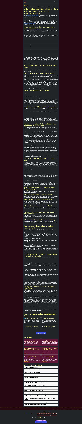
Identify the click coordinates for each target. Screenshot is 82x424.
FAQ (33, 412)
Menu (56, 1)
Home (25, 5)
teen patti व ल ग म (54, 413)
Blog (27, 5)
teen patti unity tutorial (41, 413)
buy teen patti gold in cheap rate (47, 413)
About (28, 412)
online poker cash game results (32, 15)
